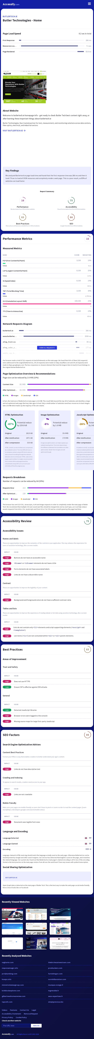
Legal (34, 1010)
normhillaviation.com (57, 979)
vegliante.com (8, 962)
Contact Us (24, 1010)
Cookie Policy (21, 1017)
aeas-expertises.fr (55, 996)
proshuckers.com (55, 968)
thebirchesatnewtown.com (59, 962)
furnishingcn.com (55, 973)
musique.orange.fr (55, 985)
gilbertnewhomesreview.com (13, 996)
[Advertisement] (47, 63)
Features (13, 1010)
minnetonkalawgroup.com (13, 985)
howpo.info (6, 979)
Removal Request (31, 1014)
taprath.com (7, 1002)
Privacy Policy (7, 1017)
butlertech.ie (10, 16)
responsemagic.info (10, 968)
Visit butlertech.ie (13, 130)
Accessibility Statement (11, 1014)
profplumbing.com (9, 973)
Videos (4, 1010)
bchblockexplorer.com (11, 990)
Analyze (36, 1026)
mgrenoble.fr (53, 990)
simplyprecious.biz (55, 1002)
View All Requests (47, 348)
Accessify (11, 4)
